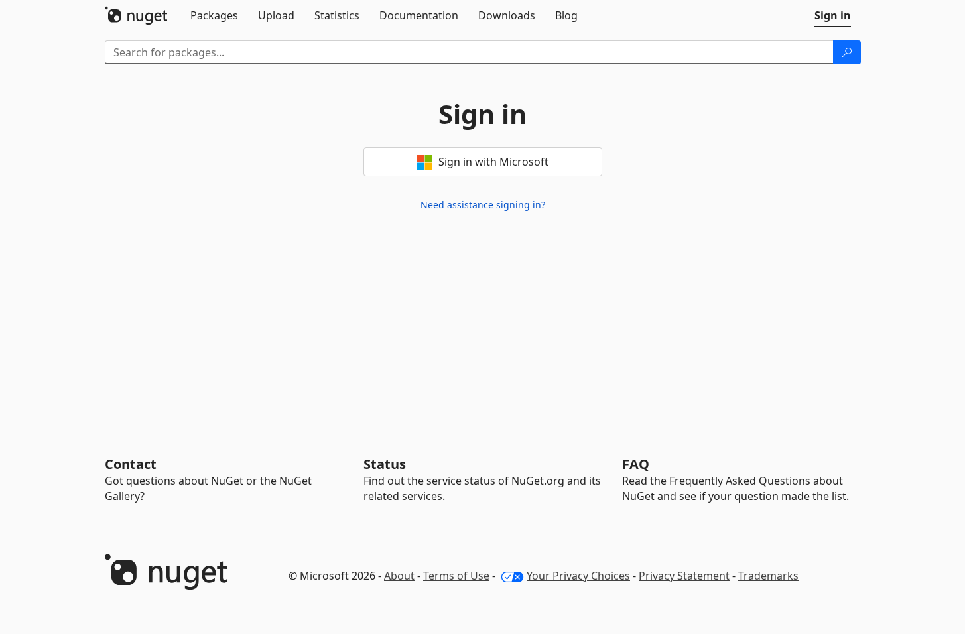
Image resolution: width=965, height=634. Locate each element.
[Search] (847, 52)
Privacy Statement (684, 575)
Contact (131, 464)
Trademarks (768, 575)
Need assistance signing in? (482, 204)
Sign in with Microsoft (492, 162)
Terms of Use (456, 575)
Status (384, 464)
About (399, 575)
